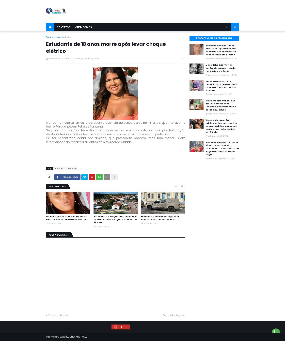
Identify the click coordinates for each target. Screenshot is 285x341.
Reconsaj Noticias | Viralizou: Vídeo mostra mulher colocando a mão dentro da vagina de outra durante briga (222, 148)
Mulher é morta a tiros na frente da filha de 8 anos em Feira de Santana (67, 218)
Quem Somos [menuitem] (83, 27)
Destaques (72, 168)
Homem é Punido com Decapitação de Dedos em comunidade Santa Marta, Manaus (221, 86)
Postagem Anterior (58, 315)
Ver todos (180, 186)
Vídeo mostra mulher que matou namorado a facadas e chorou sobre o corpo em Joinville (221, 105)
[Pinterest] (92, 177)
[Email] (107, 177)
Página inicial (53, 37)
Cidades (66, 37)
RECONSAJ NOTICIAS (76, 336)
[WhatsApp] (99, 177)
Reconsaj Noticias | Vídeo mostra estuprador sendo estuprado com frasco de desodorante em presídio (221, 50)
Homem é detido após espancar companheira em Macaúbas (160, 218)
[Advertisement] (179, 11)
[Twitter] (84, 177)
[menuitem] (50, 27)
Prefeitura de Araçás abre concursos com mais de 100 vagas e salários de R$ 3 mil (115, 219)
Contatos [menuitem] (63, 27)
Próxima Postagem (173, 315)
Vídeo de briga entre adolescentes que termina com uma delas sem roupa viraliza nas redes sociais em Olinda (221, 126)
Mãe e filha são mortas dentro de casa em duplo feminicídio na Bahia (220, 68)
